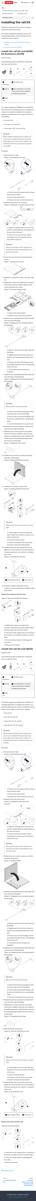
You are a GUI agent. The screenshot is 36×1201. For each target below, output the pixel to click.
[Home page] (3, 8)
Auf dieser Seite (7, 17)
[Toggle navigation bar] (2, 2)
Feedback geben (8, 1170)
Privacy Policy (13, 1197)
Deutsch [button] (26, 2)
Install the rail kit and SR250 (13, 47)
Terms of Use (23, 1197)
